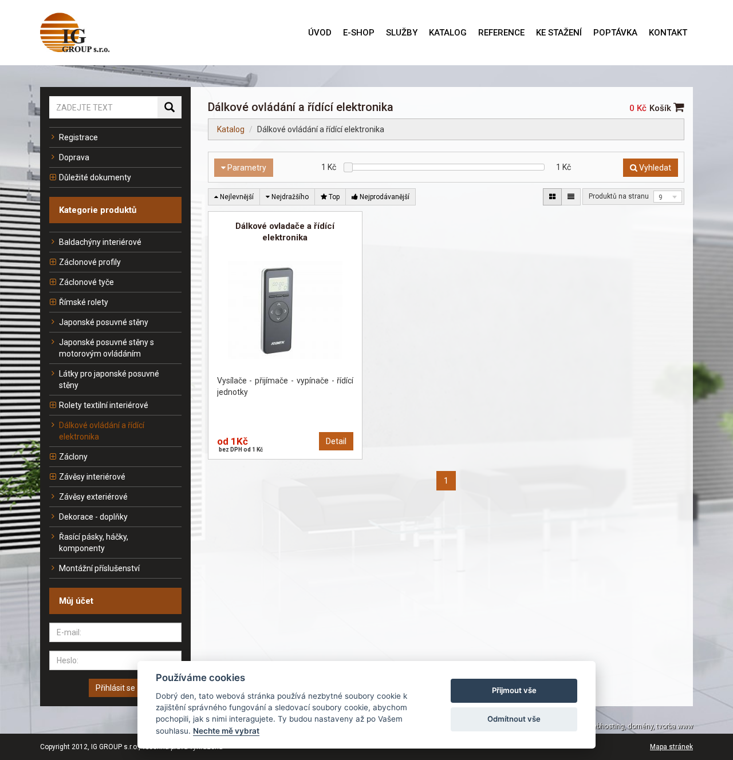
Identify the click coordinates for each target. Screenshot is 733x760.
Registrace (78, 137)
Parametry (246, 167)
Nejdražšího (289, 197)
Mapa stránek (671, 747)
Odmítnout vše (514, 718)
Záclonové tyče (86, 282)
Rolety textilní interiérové (103, 405)
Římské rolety (83, 302)
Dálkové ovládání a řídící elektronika (101, 431)
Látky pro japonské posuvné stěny (109, 379)
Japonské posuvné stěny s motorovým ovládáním (106, 348)
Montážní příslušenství (99, 568)
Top (333, 197)
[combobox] (667, 197)
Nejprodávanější (383, 197)
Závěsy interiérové (92, 476)
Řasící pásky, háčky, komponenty (93, 542)
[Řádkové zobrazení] (571, 196)
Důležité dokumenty (95, 177)
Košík (661, 108)
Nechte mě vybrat (226, 730)
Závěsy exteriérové (93, 496)
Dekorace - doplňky (93, 516)
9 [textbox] (661, 197)
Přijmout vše (514, 690)
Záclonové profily (90, 262)
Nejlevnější (236, 197)
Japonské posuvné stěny (103, 322)
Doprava (74, 157)
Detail (336, 441)
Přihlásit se (115, 687)
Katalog (231, 129)
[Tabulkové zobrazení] (552, 196)
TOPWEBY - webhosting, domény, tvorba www (621, 726)
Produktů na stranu (619, 196)
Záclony (73, 456)
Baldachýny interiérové (100, 242)
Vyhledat (654, 167)
